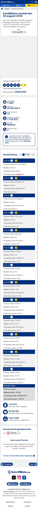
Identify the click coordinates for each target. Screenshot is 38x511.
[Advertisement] (19, 57)
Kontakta (27, 506)
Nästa (32, 464)
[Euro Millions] (2, 8)
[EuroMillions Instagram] (19, 478)
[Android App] (25, 484)
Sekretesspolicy (10, 502)
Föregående (8, 464)
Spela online (32, 5)
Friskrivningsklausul (8, 491)
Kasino (20, 5)
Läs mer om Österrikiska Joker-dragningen (17, 456)
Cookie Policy (27, 502)
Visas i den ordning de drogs (12, 88)
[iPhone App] (12, 484)
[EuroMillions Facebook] (24, 478)
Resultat (7, 5)
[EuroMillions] (7, 2)
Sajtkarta (10, 506)
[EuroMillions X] (13, 478)
